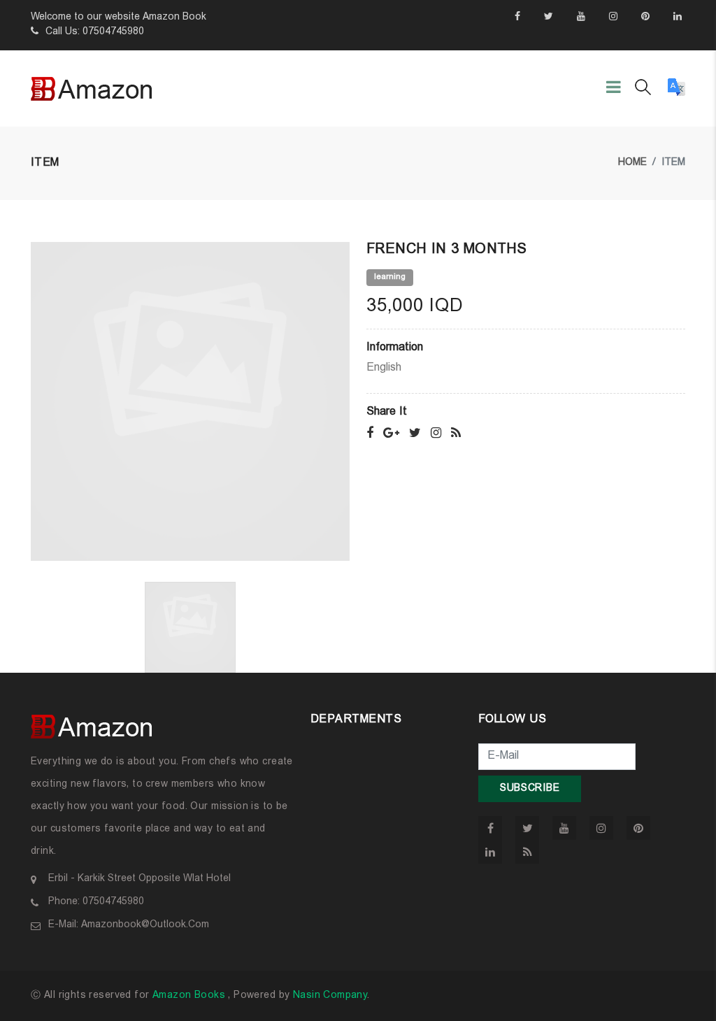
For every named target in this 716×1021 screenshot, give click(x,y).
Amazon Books (188, 996)
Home (632, 163)
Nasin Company (330, 996)
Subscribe (529, 789)
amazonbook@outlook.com (145, 925)
